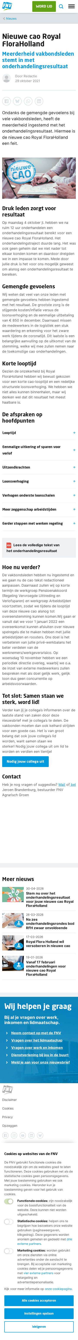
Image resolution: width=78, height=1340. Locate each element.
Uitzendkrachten (16, 467)
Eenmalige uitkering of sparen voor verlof (31, 450)
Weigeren (39, 1326)
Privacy (7, 1117)
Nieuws (11, 18)
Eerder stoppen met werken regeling (32, 523)
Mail (61, 784)
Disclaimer (9, 1100)
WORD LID (44, 6)
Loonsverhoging (15, 481)
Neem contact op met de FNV (36, 1033)
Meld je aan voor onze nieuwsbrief (40, 1062)
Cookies (7, 1108)
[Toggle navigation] (71, 6)
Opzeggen (9, 1125)
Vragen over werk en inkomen (37, 1047)
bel (73, 784)
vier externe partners (38, 1273)
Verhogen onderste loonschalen (28, 495)
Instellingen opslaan (39, 1313)
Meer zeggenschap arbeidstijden (29, 509)
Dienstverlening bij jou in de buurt (39, 1055)
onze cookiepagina (58, 1289)
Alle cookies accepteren (39, 1300)
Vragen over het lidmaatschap (36, 1040)
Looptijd (9, 433)
